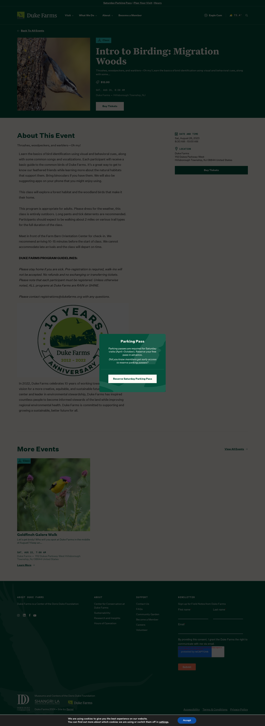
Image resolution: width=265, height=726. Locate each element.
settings (163, 722)
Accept (187, 720)
